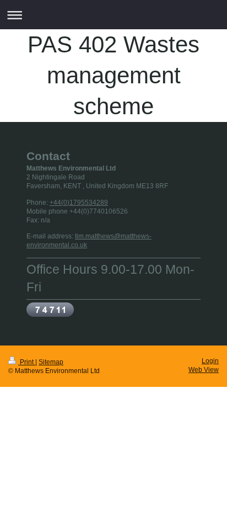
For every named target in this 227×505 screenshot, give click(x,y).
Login (210, 360)
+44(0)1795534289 (79, 202)
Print (26, 361)
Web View (203, 369)
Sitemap (51, 361)
